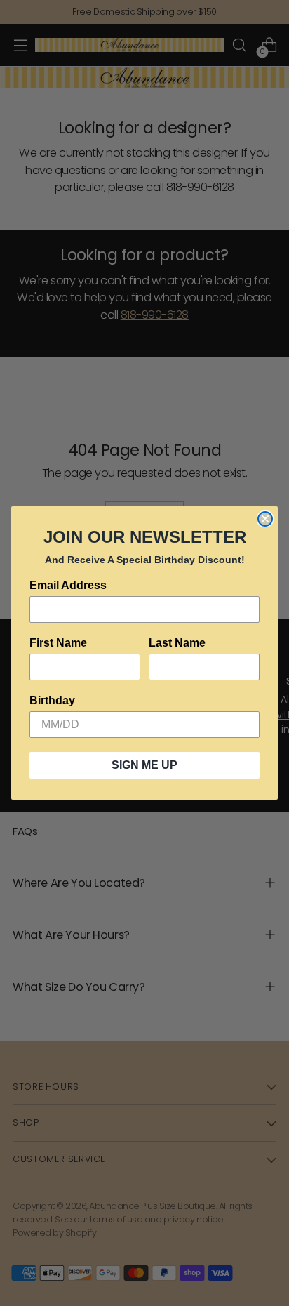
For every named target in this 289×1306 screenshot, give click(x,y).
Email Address (68, 585)
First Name (58, 643)
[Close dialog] (265, 519)
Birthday (52, 700)
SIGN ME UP (144, 765)
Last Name (177, 643)
